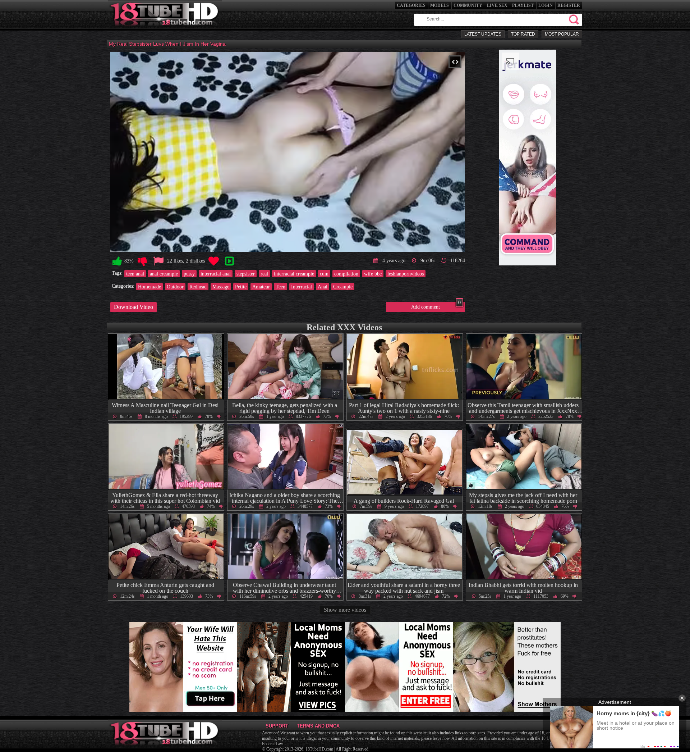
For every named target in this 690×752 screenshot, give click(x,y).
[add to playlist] (229, 261)
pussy (189, 274)
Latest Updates (482, 34)
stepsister (245, 274)
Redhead (198, 287)
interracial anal (216, 274)
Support (277, 726)
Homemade (149, 287)
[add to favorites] (213, 261)
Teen (280, 287)
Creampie (343, 287)
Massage (220, 287)
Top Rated (523, 34)
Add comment (436, 306)
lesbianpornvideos (405, 274)
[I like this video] (117, 261)
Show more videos (345, 610)
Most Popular (562, 34)
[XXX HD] (165, 29)
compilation (346, 274)
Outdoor (175, 287)
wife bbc (373, 274)
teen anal (135, 274)
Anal (322, 287)
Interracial (301, 287)
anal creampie (164, 274)
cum (324, 274)
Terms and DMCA (318, 726)
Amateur (261, 287)
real (264, 274)
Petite (241, 287)
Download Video (133, 307)
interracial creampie (294, 274)
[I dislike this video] (142, 261)
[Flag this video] (158, 261)
